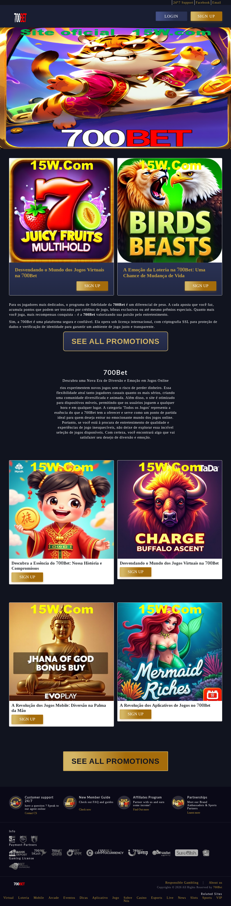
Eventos (69, 897)
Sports (207, 897)
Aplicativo (100, 897)
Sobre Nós (128, 899)
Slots (194, 897)
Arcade (54, 897)
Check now (85, 809)
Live (170, 897)
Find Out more (141, 809)
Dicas (84, 897)
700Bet (217, 887)
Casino (142, 897)
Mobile (39, 897)
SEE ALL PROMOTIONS (115, 341)
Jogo (115, 897)
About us (215, 882)
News (182, 897)
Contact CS (31, 813)
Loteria (23, 897)
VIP (219, 897)
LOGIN (171, 16)
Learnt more (193, 812)
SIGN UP (206, 16)
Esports (156, 897)
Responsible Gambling (182, 882)
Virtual (8, 897)
